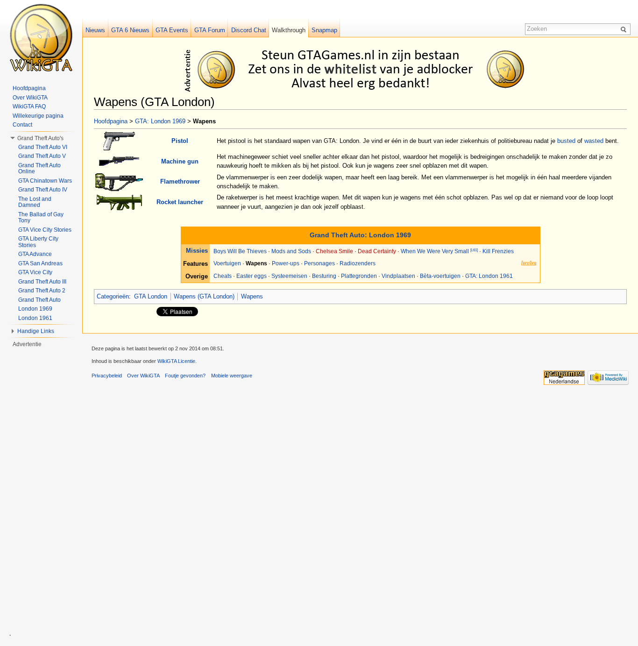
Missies (197, 250)
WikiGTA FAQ (29, 106)
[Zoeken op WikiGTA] (625, 29)
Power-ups (285, 263)
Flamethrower (180, 181)
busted (566, 140)
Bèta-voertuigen (440, 276)
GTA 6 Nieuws (130, 30)
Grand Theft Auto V (42, 156)
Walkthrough (288, 30)
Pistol (179, 140)
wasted (593, 140)
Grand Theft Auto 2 (41, 290)
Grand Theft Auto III (42, 281)
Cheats (222, 276)
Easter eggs (251, 276)
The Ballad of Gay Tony (41, 217)
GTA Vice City (35, 272)
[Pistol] (119, 140)
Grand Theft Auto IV (42, 189)
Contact (22, 124)
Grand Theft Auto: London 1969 (360, 235)
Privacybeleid (107, 375)
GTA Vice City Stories (44, 230)
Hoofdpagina (111, 121)
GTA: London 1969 (160, 121)
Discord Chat (248, 30)
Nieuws (95, 30)
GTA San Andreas (40, 263)
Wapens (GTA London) (204, 296)
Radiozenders (358, 263)
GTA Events (172, 30)
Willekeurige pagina (38, 116)
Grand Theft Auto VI (42, 147)
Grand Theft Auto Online (39, 168)
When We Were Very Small (435, 251)
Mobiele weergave (231, 375)
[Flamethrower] (119, 181)
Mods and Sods (291, 251)
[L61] (474, 250)
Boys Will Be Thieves (240, 251)
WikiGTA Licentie (176, 361)
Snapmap (324, 30)
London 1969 (35, 308)
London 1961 (35, 318)
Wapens (252, 296)
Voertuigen (227, 263)
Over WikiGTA (30, 97)
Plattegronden (359, 276)
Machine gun (179, 161)
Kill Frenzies (498, 251)
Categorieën (113, 296)
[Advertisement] (362, 69)
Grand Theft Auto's (40, 138)
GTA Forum (209, 30)
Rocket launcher (179, 202)
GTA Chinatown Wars (45, 180)
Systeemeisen (289, 276)
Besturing (324, 276)
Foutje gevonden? (185, 375)
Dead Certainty (377, 251)
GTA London (150, 296)
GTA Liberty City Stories (38, 241)
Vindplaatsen (398, 276)
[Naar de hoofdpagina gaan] (41, 37)
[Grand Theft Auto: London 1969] (528, 262)
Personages (319, 263)
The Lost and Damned (34, 202)
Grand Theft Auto (39, 300)
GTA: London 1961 (489, 276)
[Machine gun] (119, 160)
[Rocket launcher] (119, 201)
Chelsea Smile (334, 251)
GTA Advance (35, 254)
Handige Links (35, 331)
